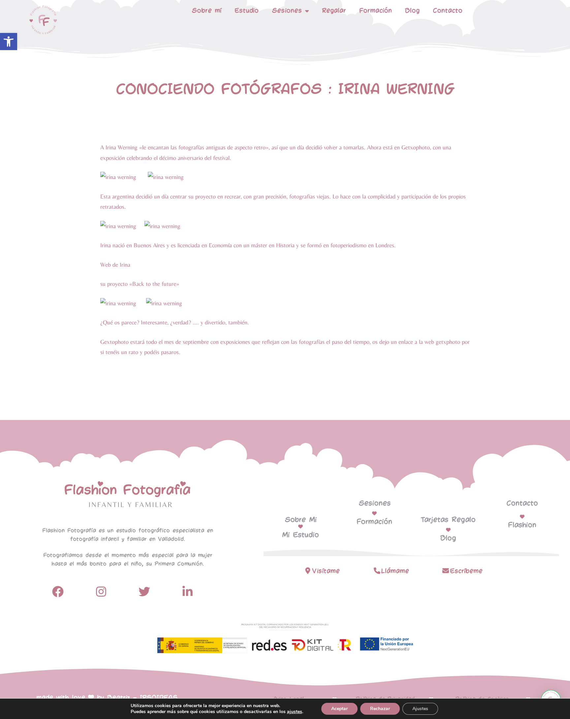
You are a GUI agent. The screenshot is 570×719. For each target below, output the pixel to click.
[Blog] (448, 529)
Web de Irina (115, 264)
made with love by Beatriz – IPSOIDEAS (106, 698)
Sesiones (375, 503)
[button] (8, 41)
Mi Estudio (300, 535)
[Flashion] (522, 516)
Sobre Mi (301, 519)
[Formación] (374, 513)
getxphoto (448, 341)
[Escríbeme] (445, 570)
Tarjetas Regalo (448, 519)
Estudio (247, 11)
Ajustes (420, 708)
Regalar (334, 11)
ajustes (294, 712)
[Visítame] (307, 570)
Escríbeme (466, 571)
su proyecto (114, 283)
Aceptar (339, 708)
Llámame (395, 571)
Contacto (447, 11)
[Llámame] (377, 570)
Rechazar (380, 708)
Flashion (522, 525)
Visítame (326, 571)
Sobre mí (206, 11)
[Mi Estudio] (300, 526)
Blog (412, 11)
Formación (375, 11)
